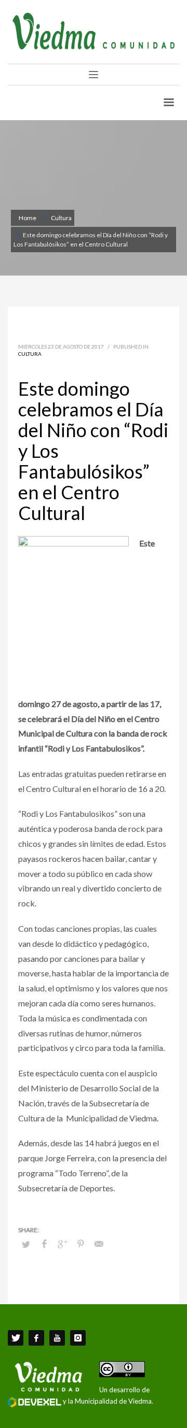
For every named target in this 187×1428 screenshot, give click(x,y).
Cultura (30, 354)
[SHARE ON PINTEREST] (80, 1243)
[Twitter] (15, 1338)
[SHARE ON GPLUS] (62, 1243)
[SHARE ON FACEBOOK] (44, 1243)
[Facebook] (36, 1338)
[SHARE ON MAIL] (98, 1243)
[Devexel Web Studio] (34, 1402)
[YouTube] (57, 1338)
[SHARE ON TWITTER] (26, 1244)
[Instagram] (78, 1338)
